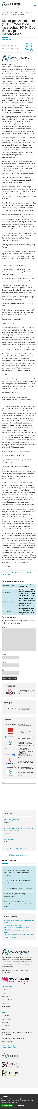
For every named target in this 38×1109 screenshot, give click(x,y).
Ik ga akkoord (7, 1105)
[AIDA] (10, 743)
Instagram (14, 1047)
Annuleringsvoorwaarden (13, 1038)
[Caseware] (10, 692)
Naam (4, 655)
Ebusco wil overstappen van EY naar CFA (18, 888)
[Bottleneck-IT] (10, 750)
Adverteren (6, 1019)
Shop (4, 1029)
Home (4, 12)
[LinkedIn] (31, 45)
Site (3, 670)
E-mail (4, 662)
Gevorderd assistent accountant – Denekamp (15, 844)
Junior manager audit (11, 815)
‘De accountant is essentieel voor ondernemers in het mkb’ (26, 761)
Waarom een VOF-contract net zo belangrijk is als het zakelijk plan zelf (26, 768)
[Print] (31, 49)
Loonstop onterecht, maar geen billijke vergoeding (25, 708)
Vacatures (6, 1003)
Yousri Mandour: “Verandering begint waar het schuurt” (26, 731)
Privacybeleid (7, 1041)
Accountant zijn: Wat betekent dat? (25, 586)
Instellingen (20, 1105)
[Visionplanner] (10, 732)
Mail (9, 1047)
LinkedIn (4, 1047)
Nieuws (8, 39)
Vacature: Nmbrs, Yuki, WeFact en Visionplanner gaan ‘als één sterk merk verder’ (17, 903)
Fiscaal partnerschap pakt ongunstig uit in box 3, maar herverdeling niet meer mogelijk (18, 872)
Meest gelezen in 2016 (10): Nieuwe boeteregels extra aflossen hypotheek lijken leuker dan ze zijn (27, 592)
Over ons (5, 1016)
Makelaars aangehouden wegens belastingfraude (15, 895)
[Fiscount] (10, 709)
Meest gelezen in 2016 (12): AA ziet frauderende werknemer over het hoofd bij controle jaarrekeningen (26, 602)
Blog (3, 39)
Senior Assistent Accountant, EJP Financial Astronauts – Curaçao (18, 825)
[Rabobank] (11, 762)
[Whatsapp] (26, 45)
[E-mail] (26, 49)
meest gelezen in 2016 (13, 573)
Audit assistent (9, 835)
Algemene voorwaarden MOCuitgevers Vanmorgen (17, 1033)
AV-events (6, 1006)
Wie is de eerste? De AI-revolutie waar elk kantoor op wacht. (25, 750)
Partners (5, 996)
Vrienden (5, 1022)
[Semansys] (10, 773)
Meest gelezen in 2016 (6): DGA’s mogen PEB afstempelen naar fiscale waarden (26, 611)
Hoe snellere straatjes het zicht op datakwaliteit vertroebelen (26, 755)
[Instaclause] (10, 768)
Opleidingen (7, 1000)
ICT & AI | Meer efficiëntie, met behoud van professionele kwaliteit (26, 692)
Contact (5, 1026)
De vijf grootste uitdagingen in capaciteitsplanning (26, 725)
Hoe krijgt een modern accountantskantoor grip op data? (25, 738)
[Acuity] (10, 737)
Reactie (5, 627)
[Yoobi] (10, 725)
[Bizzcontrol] (10, 755)
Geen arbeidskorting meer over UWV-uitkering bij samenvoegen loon (17, 881)
